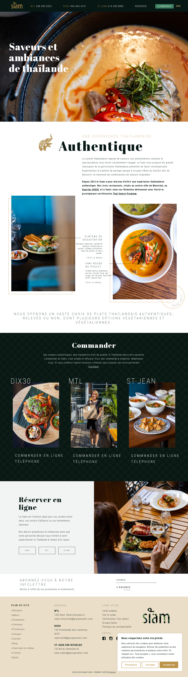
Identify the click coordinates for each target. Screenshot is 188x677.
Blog (15, 643)
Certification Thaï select (115, 618)
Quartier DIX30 (90, 189)
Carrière (17, 639)
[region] (150, 652)
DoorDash (93, 366)
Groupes (17, 634)
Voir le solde (109, 615)
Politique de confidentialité (116, 626)
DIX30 (27, 550)
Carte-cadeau (109, 610)
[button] (178, 5)
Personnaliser (131, 665)
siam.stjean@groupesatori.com (71, 652)
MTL (46, 550)
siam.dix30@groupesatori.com (70, 638)
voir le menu (93, 283)
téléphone (27, 461)
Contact (17, 653)
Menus (16, 615)
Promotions (19, 629)
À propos (17, 610)
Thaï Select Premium (125, 193)
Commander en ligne (39, 455)
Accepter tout (169, 665)
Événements (19, 620)
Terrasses (17, 624)
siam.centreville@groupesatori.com (73, 618)
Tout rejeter (150, 665)
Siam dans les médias (23, 648)
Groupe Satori (109, 622)
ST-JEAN (67, 550)
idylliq (113, 672)
